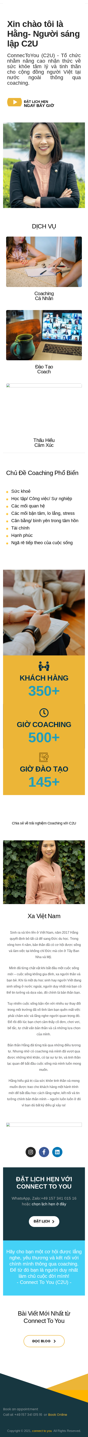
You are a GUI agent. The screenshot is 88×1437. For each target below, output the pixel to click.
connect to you (42, 1431)
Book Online (57, 1414)
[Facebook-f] (44, 1152)
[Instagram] (31, 1152)
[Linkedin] (57, 1152)
